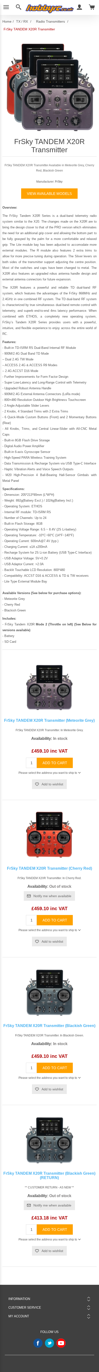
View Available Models (49, 194)
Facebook (38, 1343)
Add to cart (55, 763)
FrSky (58, 181)
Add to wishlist (52, 784)
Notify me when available (52, 896)
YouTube (61, 1343)
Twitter (49, 1343)
